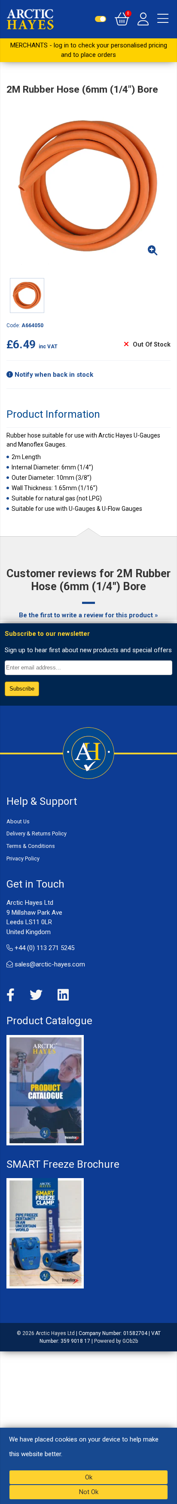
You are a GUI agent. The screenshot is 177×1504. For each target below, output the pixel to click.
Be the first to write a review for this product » (88, 615)
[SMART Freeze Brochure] (45, 1233)
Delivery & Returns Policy (36, 833)
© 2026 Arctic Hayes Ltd (46, 1333)
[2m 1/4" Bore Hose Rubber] (88, 186)
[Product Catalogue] (45, 1090)
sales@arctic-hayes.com (49, 964)
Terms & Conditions (30, 846)
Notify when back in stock (53, 374)
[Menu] (162, 19)
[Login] (143, 19)
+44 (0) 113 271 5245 (43, 948)
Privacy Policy (23, 858)
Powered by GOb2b (116, 1341)
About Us (18, 821)
